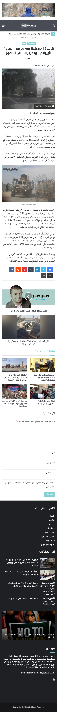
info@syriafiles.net (31, 673)
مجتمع (52, 524)
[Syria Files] (28, 26)
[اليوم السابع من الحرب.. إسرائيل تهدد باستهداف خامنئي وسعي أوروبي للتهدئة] (47, 563)
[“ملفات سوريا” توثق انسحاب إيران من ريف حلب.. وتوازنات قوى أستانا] (14, 365)
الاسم (53, 453)
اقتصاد (52, 520)
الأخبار (52, 516)
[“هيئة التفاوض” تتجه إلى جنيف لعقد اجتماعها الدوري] (47, 575)
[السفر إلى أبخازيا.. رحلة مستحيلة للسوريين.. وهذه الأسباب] (42, 365)
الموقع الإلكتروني (50, 472)
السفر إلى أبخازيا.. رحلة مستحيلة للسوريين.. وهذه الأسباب (44, 377)
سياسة (24, 43)
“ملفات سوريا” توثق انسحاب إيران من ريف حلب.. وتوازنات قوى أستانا (14, 377)
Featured (24, 37)
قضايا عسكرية (48, 536)
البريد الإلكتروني (50, 463)
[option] (28, 625)
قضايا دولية (49, 532)
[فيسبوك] (50, 269)
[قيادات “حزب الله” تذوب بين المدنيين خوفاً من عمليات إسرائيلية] (14, 391)
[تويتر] (43, 269)
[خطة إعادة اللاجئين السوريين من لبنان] (42, 391)
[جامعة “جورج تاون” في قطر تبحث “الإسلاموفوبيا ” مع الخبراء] (47, 588)
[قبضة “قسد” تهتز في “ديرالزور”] (47, 602)
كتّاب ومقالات (48, 540)
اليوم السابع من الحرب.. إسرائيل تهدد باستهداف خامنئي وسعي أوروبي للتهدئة (20, 563)
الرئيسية (32, 37)
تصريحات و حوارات (47, 545)
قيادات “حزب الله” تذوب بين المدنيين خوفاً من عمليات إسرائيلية (14, 403)
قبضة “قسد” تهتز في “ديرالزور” (36, 34)
